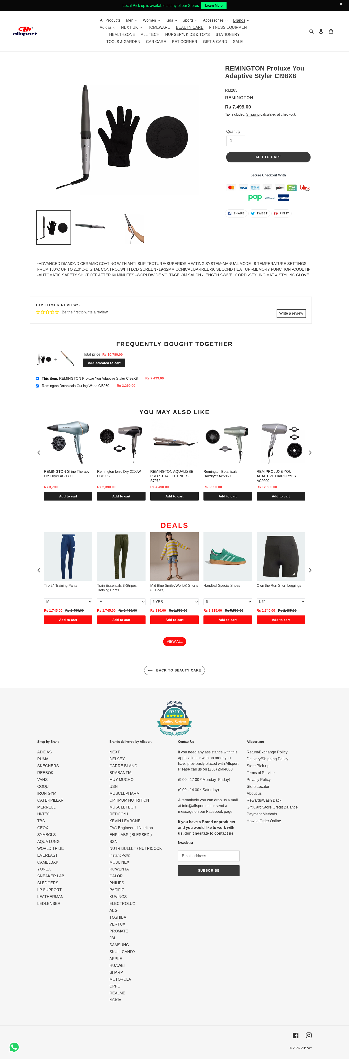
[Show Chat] (15, 1047)
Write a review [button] (291, 313)
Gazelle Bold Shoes (272, 585)
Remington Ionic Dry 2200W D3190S (66, 473)
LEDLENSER (49, 904)
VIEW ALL (175, 641)
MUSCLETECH (122, 807)
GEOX (42, 828)
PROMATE (118, 931)
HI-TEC (43, 814)
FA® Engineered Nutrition (131, 828)
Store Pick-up (258, 766)
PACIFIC (116, 890)
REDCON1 (118, 814)
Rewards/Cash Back (264, 800)
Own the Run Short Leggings (225, 585)
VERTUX (117, 924)
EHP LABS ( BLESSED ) (130, 835)
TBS (41, 821)
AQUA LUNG (48, 842)
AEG (113, 910)
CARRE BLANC (123, 766)
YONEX (44, 869)
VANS (42, 780)
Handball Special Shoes (168, 585)
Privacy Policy (259, 780)
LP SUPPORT (49, 890)
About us (254, 793)
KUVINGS (118, 897)
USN (113, 787)
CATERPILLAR (50, 800)
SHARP (116, 972)
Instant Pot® (119, 855)
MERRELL (46, 807)
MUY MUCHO (121, 780)
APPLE (115, 959)
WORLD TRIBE (50, 848)
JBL (112, 938)
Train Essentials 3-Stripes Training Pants (64, 587)
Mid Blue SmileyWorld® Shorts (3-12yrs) (121, 587)
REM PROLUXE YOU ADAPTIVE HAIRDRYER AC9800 (223, 476)
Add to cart (68, 496)
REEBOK (45, 773)
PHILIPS (116, 883)
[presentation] (39, 452)
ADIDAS (44, 752)
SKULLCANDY (122, 952)
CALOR (116, 876)
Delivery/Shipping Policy (267, 759)
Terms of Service (261, 773)
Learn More (214, 5)
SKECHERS (48, 766)
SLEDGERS (47, 883)
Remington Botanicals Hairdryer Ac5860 (167, 473)
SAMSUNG (119, 945)
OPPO (114, 986)
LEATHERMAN (50, 897)
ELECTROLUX (122, 904)
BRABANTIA (120, 773)
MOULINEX (119, 862)
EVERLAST (47, 855)
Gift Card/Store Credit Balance (272, 807)
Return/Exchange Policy (267, 752)
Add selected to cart (104, 363)
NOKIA (115, 1000)
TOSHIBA (117, 917)
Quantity (233, 131)
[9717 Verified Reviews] (174, 737)
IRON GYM (46, 793)
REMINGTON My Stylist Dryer (281, 471)
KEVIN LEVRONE (125, 821)
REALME (117, 993)
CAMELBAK (47, 862)
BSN (113, 842)
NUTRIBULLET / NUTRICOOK (135, 848)
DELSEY (117, 759)
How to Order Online (264, 821)
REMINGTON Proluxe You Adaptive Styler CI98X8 (90, 378)
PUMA (42, 759)
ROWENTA (119, 869)
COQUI (43, 787)
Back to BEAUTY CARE (178, 670)
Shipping (252, 114)
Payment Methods (262, 814)
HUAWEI (117, 966)
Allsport (306, 1048)
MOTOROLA (120, 979)
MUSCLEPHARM (124, 793)
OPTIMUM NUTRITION (129, 800)
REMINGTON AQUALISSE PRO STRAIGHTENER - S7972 (118, 476)
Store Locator (258, 787)
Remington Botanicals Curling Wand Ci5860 (75, 386)
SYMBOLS (46, 835)
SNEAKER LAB (50, 876)
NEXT (114, 752)
